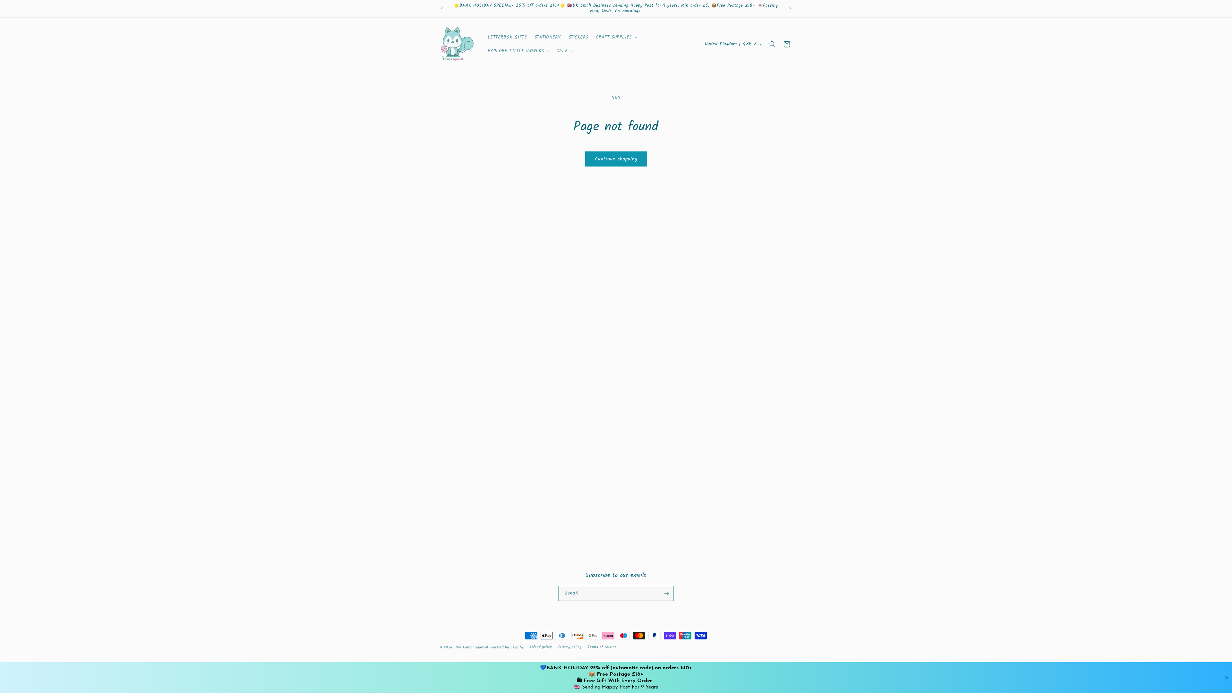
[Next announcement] (790, 9)
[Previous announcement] (442, 9)
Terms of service (602, 647)
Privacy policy (570, 647)
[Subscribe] (666, 593)
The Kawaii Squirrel (471, 647)
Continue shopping (616, 159)
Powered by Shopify (506, 647)
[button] (616, 37)
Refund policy (540, 647)
